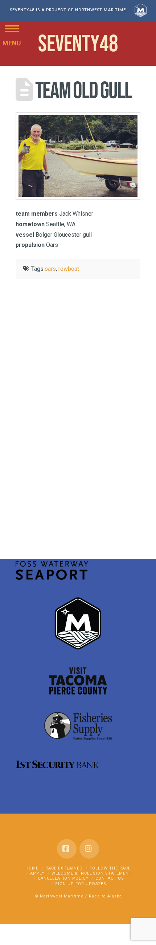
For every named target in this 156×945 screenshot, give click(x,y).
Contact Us (109, 878)
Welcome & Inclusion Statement (92, 873)
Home (31, 868)
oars (50, 268)
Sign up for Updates (80, 883)
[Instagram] (89, 849)
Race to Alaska (105, 896)
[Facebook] (67, 849)
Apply (37, 873)
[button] (12, 28)
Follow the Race (110, 868)
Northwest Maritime (62, 896)
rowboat (68, 268)
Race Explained (64, 868)
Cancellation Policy (63, 878)
